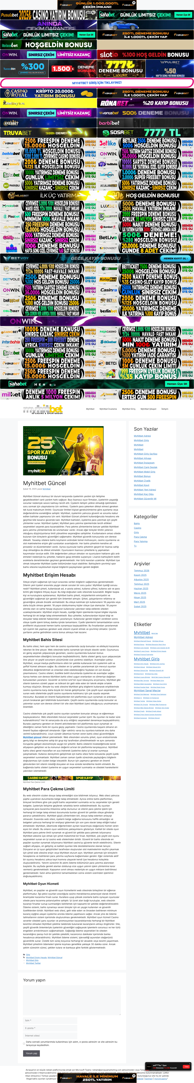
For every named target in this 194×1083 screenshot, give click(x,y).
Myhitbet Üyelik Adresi (153, 711)
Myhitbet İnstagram (144, 462)
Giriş (28, 954)
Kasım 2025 (140, 575)
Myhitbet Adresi (142, 436)
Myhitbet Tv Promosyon (151, 698)
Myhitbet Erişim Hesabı (36, 957)
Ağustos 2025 (141, 579)
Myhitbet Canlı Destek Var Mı (160, 648)
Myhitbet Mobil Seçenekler (143, 684)
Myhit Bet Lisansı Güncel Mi (161, 677)
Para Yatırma (141, 541)
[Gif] (97, 195)
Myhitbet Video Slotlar (153, 701)
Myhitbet (90, 409)
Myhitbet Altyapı (142, 458)
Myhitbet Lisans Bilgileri (142, 677)
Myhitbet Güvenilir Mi (145, 498)
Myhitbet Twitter (33, 963)
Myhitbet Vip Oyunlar (141, 704)
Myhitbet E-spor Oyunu (141, 651)
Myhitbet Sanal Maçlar (147, 690)
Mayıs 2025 (140, 593)
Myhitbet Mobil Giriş (144, 471)
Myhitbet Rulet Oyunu (158, 687)
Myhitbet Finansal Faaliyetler (143, 654)
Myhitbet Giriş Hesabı (141, 664)
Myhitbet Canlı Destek (145, 467)
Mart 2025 (139, 602)
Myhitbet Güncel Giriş (153, 667)
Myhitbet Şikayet (148, 409)
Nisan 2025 (140, 597)
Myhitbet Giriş (128, 409)
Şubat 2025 (140, 606)
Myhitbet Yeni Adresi (145, 489)
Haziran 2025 (141, 588)
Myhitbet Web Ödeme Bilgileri (144, 708)
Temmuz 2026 (141, 570)
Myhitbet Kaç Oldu (144, 494)
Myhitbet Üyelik (142, 480)
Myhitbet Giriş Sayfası (145, 454)
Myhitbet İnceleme (108, 409)
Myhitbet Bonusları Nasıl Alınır (156, 644)
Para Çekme (140, 537)
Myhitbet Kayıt (141, 485)
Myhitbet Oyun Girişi (160, 684)
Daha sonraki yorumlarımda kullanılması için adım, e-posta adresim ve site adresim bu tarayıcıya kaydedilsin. (71, 1044)
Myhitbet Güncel (55, 957)
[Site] (48, 143)
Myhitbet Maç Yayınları (141, 680)
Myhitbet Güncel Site (141, 670)
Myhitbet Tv (138, 698)
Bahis (137, 523)
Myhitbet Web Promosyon (157, 704)
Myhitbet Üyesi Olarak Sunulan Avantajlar (148, 714)
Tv (135, 546)
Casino (137, 528)
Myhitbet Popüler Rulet (141, 687)
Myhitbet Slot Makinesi (141, 694)
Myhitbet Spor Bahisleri (158, 694)
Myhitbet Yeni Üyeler (162, 708)
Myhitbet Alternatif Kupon (142, 641)
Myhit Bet (155, 633)
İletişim (165, 409)
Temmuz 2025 (141, 584)
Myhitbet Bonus (142, 476)
